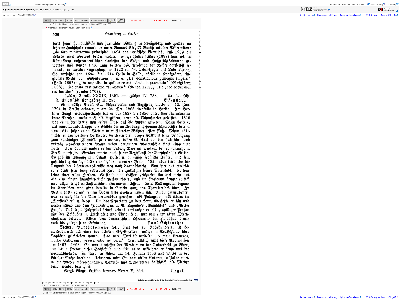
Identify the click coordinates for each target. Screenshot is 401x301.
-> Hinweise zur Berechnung (73, 285)
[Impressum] (334, 4)
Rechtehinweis (306, 15)
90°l (113, 20)
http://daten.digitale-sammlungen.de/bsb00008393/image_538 (84, 24)
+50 (165, 20)
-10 (136, 20)
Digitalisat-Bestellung (349, 15)
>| (170, 20)
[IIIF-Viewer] (361, 4)
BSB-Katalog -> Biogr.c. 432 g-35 (380, 15)
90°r (121, 20)
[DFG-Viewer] (376, 4)
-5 (139, 20)
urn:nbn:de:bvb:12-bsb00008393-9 (18, 15)
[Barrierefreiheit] (348, 4)
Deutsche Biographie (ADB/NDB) (50, 4)
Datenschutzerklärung (327, 15)
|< (126, 20)
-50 (131, 20)
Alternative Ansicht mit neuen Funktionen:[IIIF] (69, 28)
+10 (160, 20)
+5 (155, 20)
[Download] (391, 4)
